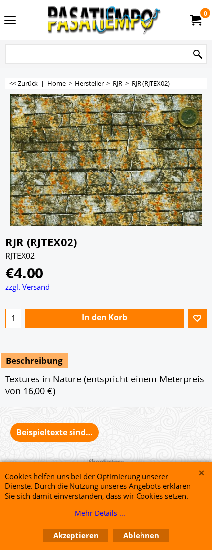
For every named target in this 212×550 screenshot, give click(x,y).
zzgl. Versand (27, 287)
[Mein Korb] (195, 20)
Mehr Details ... (100, 512)
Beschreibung (34, 360)
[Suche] (197, 54)
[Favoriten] (197, 318)
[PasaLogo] (104, 19)
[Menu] (10, 20)
